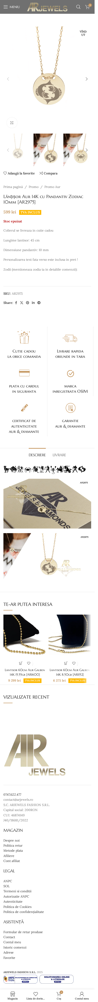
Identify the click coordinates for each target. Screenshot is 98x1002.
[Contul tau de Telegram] (39, 303)
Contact (9, 937)
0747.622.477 (12, 794)
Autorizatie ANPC (16, 896)
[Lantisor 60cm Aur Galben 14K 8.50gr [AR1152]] (70, 640)
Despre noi (11, 840)
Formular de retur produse (23, 932)
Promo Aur (52, 187)
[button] (8, 79)
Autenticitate (13, 901)
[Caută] (78, 6)
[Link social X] (22, 303)
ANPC (7, 881)
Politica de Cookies (17, 907)
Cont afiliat (11, 861)
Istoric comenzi (14, 947)
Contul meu (12, 942)
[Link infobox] (24, 344)
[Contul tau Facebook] (16, 303)
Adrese (8, 952)
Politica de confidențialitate (23, 912)
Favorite (9, 958)
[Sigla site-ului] (47, 7)
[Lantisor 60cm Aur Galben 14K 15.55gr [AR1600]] (24, 640)
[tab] (37, 454)
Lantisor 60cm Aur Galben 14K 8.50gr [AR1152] (70, 672)
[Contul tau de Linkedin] (33, 303)
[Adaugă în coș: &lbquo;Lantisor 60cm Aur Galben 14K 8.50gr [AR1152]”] (66, 663)
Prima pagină (13, 187)
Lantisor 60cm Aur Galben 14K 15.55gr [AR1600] (25, 672)
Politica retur (13, 845)
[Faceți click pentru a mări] (12, 123)
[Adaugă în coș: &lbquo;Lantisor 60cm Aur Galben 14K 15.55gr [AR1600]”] (21, 663)
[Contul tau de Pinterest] (28, 303)
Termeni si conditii (17, 891)
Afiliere (8, 856)
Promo (34, 187)
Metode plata (13, 851)
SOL (6, 886)
